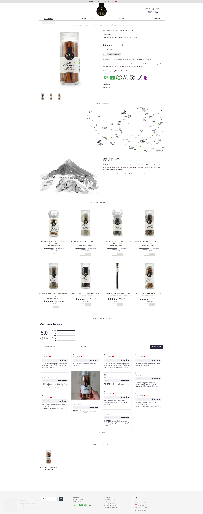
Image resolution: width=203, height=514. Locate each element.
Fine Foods (48, 19)
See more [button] (126, 367)
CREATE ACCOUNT (109, 501)
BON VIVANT (155, 19)
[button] (113, 45)
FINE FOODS (76, 497)
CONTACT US (108, 511)
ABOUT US (107, 497)
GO (61, 499)
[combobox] (83, 347)
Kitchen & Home (86, 19)
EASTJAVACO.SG (142, 505)
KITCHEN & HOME (78, 499)
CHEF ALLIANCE (142, 510)
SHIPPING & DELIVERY (110, 505)
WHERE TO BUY (77, 501)
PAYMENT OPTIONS (109, 503)
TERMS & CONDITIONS (110, 507)
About (121, 19)
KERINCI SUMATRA (110, 40)
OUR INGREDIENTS (109, 499)
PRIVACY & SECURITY (110, 509)
